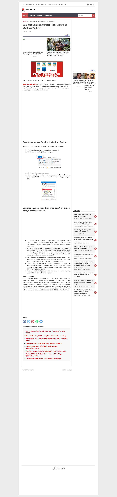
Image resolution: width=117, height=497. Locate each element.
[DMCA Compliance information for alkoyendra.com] (58, 470)
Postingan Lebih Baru (28, 369)
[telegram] (41, 321)
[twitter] (28, 321)
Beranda (25, 15)
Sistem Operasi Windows (30, 84)
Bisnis (23, 4)
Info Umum (32, 15)
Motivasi (39, 15)
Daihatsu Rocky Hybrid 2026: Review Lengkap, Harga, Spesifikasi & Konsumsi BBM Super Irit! (83, 291)
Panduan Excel (48, 15)
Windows (63, 4)
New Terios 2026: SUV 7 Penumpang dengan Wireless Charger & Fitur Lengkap (83, 282)
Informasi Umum (30, 4)
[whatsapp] (36, 321)
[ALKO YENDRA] (28, 10)
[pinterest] (32, 321)
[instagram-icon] (91, 4)
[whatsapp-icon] (94, 4)
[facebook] (24, 321)
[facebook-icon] (87, 4)
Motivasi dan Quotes (41, 4)
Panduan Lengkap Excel (54, 4)
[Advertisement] (46, 104)
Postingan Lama (67, 369)
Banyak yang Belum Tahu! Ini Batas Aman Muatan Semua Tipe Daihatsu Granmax (83, 239)
